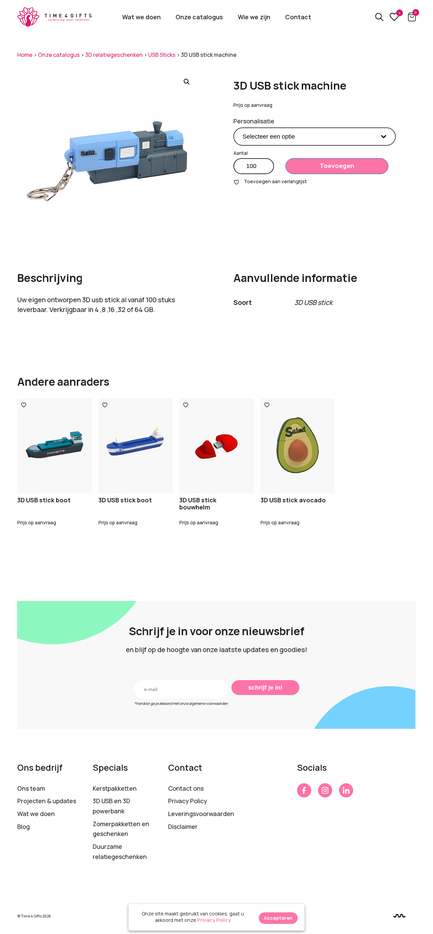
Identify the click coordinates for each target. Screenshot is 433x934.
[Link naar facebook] (304, 790)
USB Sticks (162, 54)
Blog (23, 826)
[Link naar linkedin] (346, 790)
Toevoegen (337, 166)
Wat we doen (141, 17)
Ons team (31, 788)
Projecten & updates (46, 801)
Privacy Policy (187, 801)
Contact (298, 17)
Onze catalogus (199, 17)
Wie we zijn (254, 17)
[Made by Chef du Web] (399, 916)
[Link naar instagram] (325, 790)
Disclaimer (183, 826)
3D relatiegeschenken (114, 54)
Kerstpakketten (115, 788)
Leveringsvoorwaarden (201, 814)
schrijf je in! (265, 687)
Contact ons (186, 788)
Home (24, 54)
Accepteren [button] (278, 918)
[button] (187, 82)
